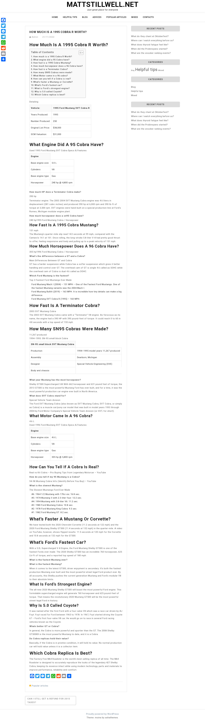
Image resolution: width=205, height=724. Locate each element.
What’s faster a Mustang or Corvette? (53, 82)
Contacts (148, 17)
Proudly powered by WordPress (102, 714)
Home (55, 17)
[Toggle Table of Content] (80, 52)
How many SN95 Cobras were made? (52, 72)
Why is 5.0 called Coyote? (48, 91)
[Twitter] (3, 25)
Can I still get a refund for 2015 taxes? (48, 700)
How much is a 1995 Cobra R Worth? (52, 56)
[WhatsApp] (3, 42)
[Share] (3, 59)
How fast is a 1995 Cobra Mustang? (52, 63)
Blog (85, 17)
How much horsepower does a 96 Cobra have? (58, 66)
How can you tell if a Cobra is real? (52, 79)
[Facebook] (3, 20)
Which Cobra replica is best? (50, 95)
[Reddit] (3, 48)
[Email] (3, 53)
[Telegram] (3, 37)
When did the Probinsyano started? (149, 49)
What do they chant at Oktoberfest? (150, 36)
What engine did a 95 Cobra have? (51, 60)
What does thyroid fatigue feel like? (149, 44)
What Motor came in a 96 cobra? (50, 76)
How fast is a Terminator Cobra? (50, 69)
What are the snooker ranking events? (151, 53)
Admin (35, 37)
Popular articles (116, 17)
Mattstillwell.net (102, 4)
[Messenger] (3, 31)
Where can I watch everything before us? (152, 40)
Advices (97, 17)
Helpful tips (70, 17)
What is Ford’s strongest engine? (52, 88)
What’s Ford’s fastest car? (48, 85)
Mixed (134, 17)
